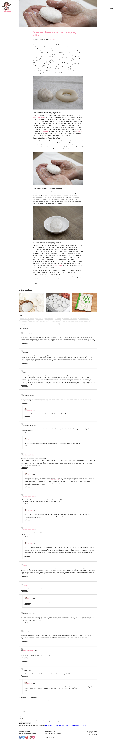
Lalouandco (6, 8)
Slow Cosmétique (54, 479)
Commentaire (23, 711)
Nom (20, 714)
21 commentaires (38, 41)
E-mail (21, 716)
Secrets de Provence (39, 117)
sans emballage (23, 321)
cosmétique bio (39, 318)
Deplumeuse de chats (29, 455)
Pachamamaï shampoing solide (70, 318)
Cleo (24, 565)
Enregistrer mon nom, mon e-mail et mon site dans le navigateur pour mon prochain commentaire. (44, 721)
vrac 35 (56, 324)
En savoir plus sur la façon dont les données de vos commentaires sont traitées (65, 725)
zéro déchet (70, 324)
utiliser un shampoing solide (46, 324)
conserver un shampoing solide (27, 318)
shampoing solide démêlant (69, 321)
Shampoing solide (44, 321)
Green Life (52, 39)
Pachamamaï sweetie (83, 318)
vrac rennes (62, 324)
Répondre (24, 343)
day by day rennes (49, 318)
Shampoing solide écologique (83, 321)
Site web (21, 718)
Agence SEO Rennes (92, 736)
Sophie (25, 585)
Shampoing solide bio (55, 321)
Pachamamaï (44, 131)
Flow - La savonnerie (28, 650)
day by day (79, 131)
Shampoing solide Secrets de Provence (28, 324)
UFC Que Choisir (57, 265)
